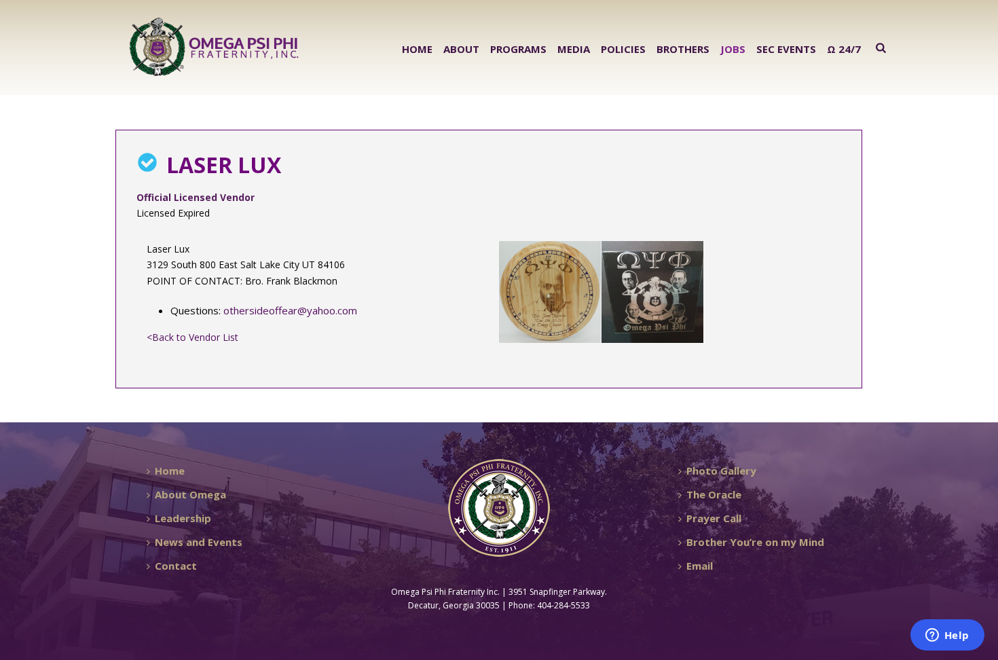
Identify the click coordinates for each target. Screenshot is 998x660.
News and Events (198, 542)
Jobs (732, 49)
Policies (623, 49)
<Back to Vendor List (192, 337)
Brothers (683, 49)
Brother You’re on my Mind (755, 542)
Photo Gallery (721, 470)
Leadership (183, 518)
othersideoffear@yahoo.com (290, 310)
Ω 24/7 (844, 49)
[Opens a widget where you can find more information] (947, 636)
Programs (518, 49)
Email (699, 565)
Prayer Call (713, 518)
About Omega (190, 494)
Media (573, 49)
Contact (176, 565)
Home (417, 49)
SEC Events (786, 49)
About (461, 49)
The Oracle (713, 494)
